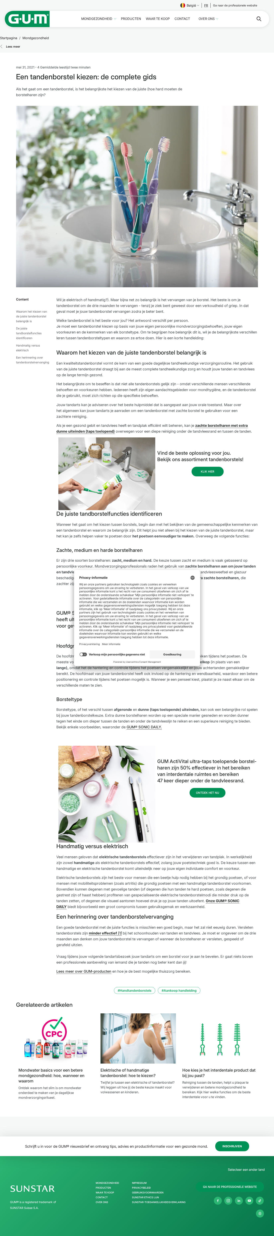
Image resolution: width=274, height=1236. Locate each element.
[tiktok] (260, 1201)
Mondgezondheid (96, 19)
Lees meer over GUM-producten (83, 971)
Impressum (139, 1183)
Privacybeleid (141, 1188)
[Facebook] (218, 1201)
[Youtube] (249, 1201)
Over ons (207, 19)
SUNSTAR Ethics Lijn (145, 1197)
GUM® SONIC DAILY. (144, 727)
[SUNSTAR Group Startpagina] (44, 1188)
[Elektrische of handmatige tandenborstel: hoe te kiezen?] (138, 1038)
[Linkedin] (239, 1201)
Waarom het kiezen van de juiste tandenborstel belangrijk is (31, 316)
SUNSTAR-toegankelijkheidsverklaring (159, 1202)
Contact (182, 19)
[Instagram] (228, 1201)
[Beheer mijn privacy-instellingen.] (260, 1214)
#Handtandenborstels (134, 990)
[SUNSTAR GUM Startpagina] (27, 19)
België (191, 5)
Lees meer (13, 46)
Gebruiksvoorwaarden (147, 1192)
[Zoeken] (256, 19)
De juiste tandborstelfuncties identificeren (29, 333)
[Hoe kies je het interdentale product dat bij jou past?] (220, 1038)
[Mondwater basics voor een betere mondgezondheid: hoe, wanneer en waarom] (56, 1038)
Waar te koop (158, 19)
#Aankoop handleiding (179, 990)
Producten (131, 19)
